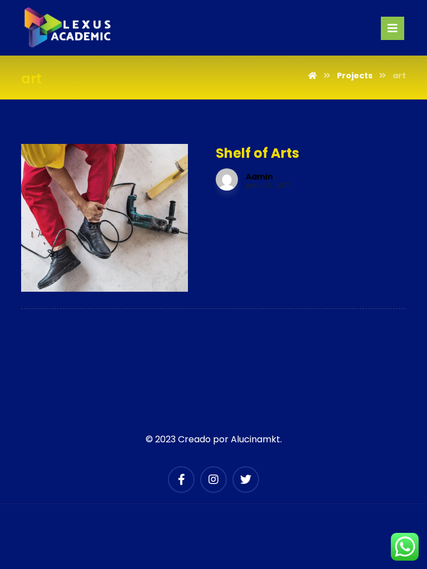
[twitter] (245, 479)
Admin (259, 176)
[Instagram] (213, 479)
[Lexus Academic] (68, 28)
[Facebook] (181, 479)
